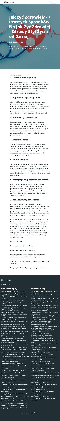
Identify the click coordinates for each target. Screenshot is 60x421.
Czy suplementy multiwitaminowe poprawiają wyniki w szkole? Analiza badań (14, 408)
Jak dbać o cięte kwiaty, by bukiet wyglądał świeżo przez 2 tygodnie (14, 401)
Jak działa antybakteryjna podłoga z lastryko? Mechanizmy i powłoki (44, 302)
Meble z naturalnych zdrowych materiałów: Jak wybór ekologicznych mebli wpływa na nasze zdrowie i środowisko (14, 349)
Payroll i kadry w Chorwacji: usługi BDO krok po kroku (14, 322)
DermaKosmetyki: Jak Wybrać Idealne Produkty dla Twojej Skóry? (44, 344)
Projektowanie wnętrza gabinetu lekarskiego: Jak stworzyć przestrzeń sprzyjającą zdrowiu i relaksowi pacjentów (14, 380)
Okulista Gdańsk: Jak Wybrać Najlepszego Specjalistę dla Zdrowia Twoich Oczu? (42, 334)
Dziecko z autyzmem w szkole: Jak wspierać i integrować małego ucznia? (43, 323)
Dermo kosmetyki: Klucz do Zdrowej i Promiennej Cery (45, 341)
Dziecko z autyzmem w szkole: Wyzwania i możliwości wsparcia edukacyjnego (43, 320)
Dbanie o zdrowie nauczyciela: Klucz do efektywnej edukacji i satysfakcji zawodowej (13, 364)
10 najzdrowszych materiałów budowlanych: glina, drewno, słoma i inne (13, 329)
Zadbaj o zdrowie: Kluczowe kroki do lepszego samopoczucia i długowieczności (44, 381)
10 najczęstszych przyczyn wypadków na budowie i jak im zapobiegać (42, 309)
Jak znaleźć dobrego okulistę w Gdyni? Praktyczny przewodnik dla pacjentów (42, 337)
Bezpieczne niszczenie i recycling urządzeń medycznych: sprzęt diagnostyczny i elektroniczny (13, 301)
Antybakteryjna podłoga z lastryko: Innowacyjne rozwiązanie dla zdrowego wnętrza (44, 299)
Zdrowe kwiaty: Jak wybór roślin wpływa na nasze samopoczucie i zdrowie (15, 397)
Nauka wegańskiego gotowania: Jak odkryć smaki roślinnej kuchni (44, 313)
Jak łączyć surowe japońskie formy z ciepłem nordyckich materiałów (13, 376)
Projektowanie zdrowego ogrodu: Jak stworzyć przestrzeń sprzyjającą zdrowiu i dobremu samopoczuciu (14, 389)
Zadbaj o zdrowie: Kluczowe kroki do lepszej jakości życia (43, 399)
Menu (53, 2)
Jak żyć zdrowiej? (16, 75)
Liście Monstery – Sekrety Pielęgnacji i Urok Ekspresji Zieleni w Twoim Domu (43, 330)
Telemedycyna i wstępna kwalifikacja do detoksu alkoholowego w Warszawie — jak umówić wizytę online (14, 333)
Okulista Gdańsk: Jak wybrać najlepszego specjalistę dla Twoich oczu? (42, 355)
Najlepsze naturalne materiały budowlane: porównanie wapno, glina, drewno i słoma (13, 325)
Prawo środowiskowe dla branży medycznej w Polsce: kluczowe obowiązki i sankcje (14, 306)
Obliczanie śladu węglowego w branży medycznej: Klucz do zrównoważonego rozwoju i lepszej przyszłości (45, 377)
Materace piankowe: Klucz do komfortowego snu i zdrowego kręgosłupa (15, 357)
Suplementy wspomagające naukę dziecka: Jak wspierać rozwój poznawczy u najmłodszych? (14, 404)
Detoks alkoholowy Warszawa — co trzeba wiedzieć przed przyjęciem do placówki (13, 337)
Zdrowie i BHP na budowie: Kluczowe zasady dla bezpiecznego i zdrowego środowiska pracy (44, 306)
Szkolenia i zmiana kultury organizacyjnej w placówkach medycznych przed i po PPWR (13, 292)
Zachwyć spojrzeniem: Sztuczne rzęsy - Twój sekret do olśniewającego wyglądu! (44, 351)
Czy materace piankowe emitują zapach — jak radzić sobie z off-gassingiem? (13, 360)
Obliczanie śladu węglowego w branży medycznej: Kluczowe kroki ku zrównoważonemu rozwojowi (45, 372)
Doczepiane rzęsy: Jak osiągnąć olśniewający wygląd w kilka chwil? (43, 348)
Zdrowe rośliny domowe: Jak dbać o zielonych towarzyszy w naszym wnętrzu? (44, 292)
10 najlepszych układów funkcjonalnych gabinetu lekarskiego (14, 385)
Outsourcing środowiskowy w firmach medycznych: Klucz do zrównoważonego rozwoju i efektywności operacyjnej (42, 363)
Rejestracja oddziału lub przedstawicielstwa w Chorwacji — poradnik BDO (14, 318)
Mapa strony (5, 284)
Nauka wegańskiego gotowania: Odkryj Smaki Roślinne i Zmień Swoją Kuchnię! (43, 316)
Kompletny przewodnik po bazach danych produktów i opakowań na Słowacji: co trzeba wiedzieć (14, 314)
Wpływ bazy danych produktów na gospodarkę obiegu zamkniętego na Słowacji (14, 309)
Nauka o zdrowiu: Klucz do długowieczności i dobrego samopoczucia (13, 341)
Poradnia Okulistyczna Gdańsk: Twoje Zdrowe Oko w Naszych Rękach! (44, 358)
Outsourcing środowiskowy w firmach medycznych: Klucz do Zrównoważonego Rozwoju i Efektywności (42, 368)
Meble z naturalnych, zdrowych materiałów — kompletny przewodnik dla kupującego (14, 353)
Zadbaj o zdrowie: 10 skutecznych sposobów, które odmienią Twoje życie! (43, 388)
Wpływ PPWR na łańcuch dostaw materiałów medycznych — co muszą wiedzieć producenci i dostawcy (14, 296)
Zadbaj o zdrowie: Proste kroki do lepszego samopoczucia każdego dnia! (43, 392)
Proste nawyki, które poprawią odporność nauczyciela (13, 367)
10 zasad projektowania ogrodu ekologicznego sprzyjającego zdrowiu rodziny (14, 393)
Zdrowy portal (9, 2)
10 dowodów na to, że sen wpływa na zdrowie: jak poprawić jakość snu (15, 344)
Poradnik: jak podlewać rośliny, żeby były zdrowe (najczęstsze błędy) (44, 295)
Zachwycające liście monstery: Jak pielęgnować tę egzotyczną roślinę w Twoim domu (45, 327)
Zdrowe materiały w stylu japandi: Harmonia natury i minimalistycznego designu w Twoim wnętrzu (13, 371)
